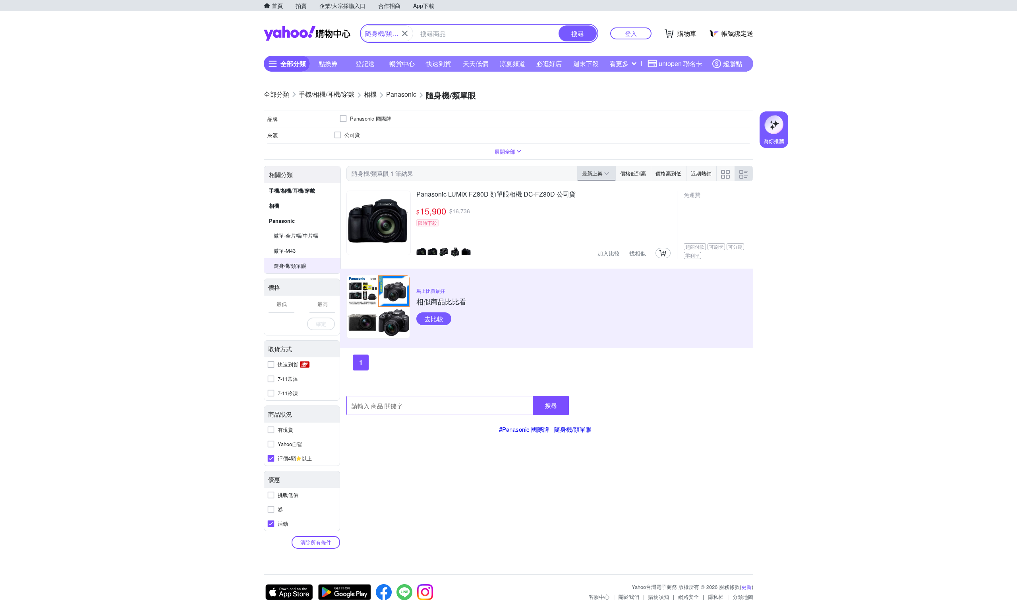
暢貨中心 (402, 63)
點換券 (328, 63)
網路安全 (688, 596)
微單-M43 (285, 250)
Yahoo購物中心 (307, 33)
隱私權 (715, 596)
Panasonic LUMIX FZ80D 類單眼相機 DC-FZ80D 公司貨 (496, 195)
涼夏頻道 (512, 63)
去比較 (433, 318)
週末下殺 (586, 63)
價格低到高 (633, 173)
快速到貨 (438, 63)
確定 (321, 323)
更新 (746, 587)
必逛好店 (549, 63)
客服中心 (599, 596)
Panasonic (282, 220)
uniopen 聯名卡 (680, 63)
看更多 (618, 63)
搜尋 (551, 405)
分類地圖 (743, 596)
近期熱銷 (701, 173)
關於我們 (629, 596)
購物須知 (658, 596)
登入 (631, 33)
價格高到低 (668, 173)
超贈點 (732, 63)
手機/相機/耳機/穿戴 (292, 190)
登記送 (365, 63)
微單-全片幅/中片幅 (296, 235)
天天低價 (475, 63)
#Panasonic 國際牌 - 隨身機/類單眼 (545, 429)
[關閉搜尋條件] (405, 33)
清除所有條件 (315, 542)
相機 (274, 205)
